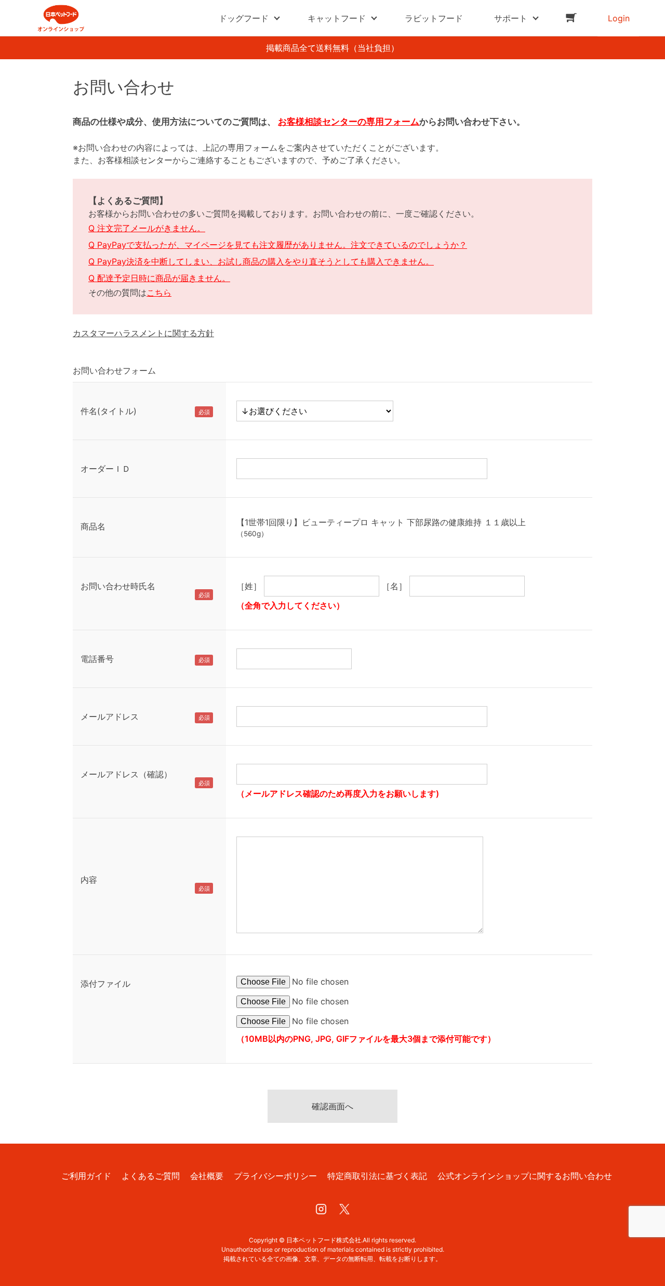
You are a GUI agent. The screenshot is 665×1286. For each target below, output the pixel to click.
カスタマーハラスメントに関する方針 (143, 333)
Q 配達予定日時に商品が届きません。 (159, 278)
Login (619, 18)
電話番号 (97, 659)
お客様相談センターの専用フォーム (348, 121)
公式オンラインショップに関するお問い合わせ (524, 1176)
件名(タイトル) (109, 411)
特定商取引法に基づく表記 (377, 1176)
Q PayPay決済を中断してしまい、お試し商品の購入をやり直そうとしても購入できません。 (261, 261)
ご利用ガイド (86, 1176)
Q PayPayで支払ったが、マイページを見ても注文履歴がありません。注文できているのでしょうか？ (277, 245)
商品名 (93, 526)
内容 (89, 879)
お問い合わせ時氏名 (118, 586)
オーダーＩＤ (105, 468)
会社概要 (206, 1176)
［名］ (394, 586)
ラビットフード (434, 18)
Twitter (344, 1209)
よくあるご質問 (151, 1176)
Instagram (321, 1209)
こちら (159, 292)
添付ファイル (105, 983)
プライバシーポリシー (275, 1176)
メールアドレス (110, 716)
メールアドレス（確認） (126, 774)
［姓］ (248, 586)
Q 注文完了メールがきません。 (146, 228)
